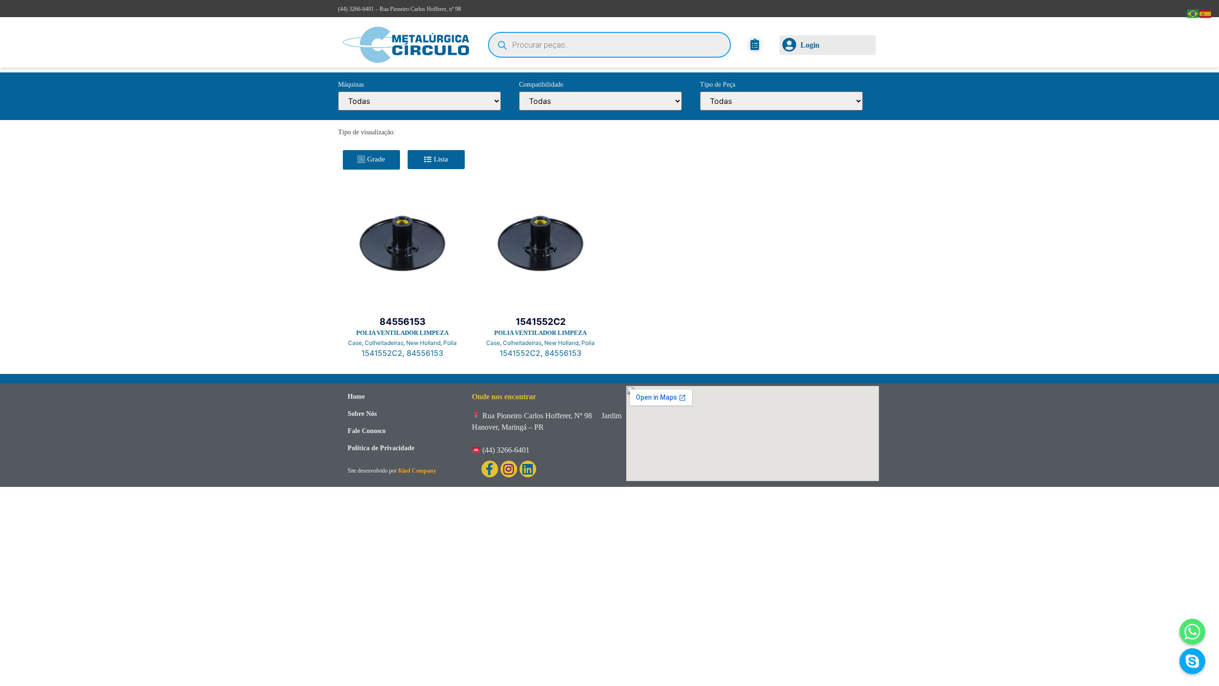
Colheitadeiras (384, 342)
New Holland (423, 342)
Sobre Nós (362, 413)
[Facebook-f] (489, 469)
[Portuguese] (1193, 13)
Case (355, 342)
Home (356, 396)
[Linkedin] (528, 469)
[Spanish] (1205, 13)
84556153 (425, 353)
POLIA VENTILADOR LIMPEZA (402, 332)
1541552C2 (381, 353)
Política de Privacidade (381, 448)
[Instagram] (508, 469)
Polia (450, 342)
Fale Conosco (367, 430)
